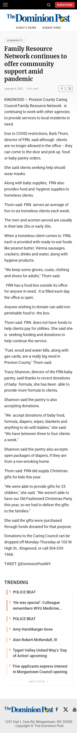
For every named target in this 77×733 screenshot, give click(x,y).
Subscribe (65, 4)
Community (15, 40)
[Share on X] (69, 88)
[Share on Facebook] (62, 88)
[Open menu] (5, 5)
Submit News (51, 27)
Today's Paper (26, 27)
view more (37, 681)
